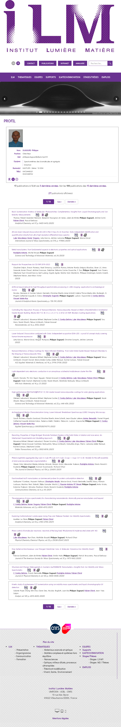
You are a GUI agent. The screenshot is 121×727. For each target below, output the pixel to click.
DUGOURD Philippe (30, 150)
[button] (3, 99)
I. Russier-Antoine (66, 484)
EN (13, 63)
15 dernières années (96, 185)
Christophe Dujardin (51, 295)
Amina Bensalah (89, 418)
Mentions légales (60, 718)
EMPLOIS (106, 77)
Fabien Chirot (18, 220)
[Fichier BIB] (35, 214)
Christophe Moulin (52, 481)
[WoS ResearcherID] (9, 179)
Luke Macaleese (20, 238)
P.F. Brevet (77, 484)
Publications (48, 63)
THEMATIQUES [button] (24, 77)
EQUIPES (39, 77)
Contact (31, 63)
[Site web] (16, 179)
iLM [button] (13, 77)
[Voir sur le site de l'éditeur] (46, 214)
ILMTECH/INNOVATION (69, 77)
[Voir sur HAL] (42, 214)
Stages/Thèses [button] (90, 77)
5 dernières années (49, 185)
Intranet (65, 63)
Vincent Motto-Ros (20, 298)
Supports (51, 77)
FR (18, 63)
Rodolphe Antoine (20, 252)
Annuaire (80, 63)
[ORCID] (13, 179)
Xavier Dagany (33, 238)
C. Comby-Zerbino (97, 295)
